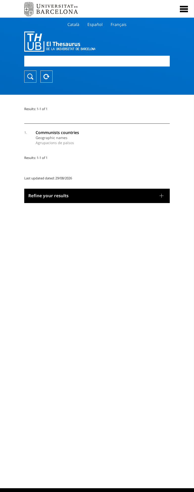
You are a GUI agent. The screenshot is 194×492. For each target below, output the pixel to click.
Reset (46, 77)
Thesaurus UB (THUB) (75, 41)
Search (30, 77)
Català (73, 24)
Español (95, 24)
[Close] (184, 9)
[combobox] (97, 61)
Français (119, 24)
